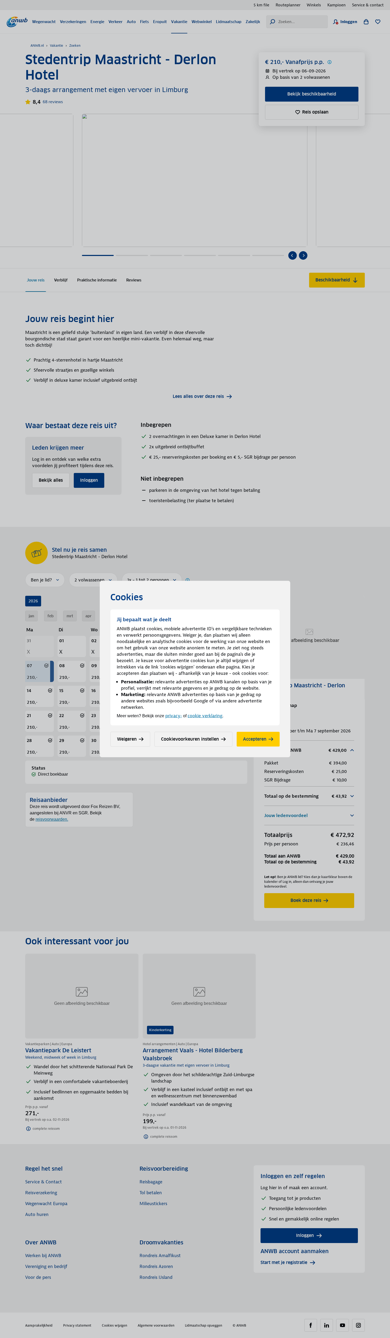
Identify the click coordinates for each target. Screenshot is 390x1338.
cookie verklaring (205, 716)
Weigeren (127, 739)
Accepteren (254, 739)
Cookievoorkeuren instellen (190, 739)
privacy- (173, 716)
